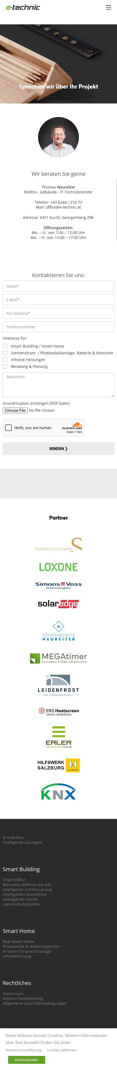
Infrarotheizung (17, 956)
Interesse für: (15, 338)
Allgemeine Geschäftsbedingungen (35, 1003)
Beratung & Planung (29, 366)
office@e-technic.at (63, 207)
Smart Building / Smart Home (37, 346)
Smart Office (14, 879)
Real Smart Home (18, 941)
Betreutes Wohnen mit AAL (27, 884)
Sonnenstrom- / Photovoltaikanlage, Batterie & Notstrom (62, 352)
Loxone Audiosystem (21, 904)
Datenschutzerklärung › (24, 1050)
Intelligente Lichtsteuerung (27, 889)
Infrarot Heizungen (28, 359)
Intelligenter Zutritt (20, 899)
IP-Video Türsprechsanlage (27, 951)
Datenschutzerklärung (23, 998)
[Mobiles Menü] (108, 6)
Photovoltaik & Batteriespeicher (31, 946)
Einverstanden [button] (26, 1059)
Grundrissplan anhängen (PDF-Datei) (36, 403)
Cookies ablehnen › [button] (62, 1050)
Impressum (13, 993)
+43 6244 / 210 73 (66, 202)
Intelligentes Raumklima (25, 894)
